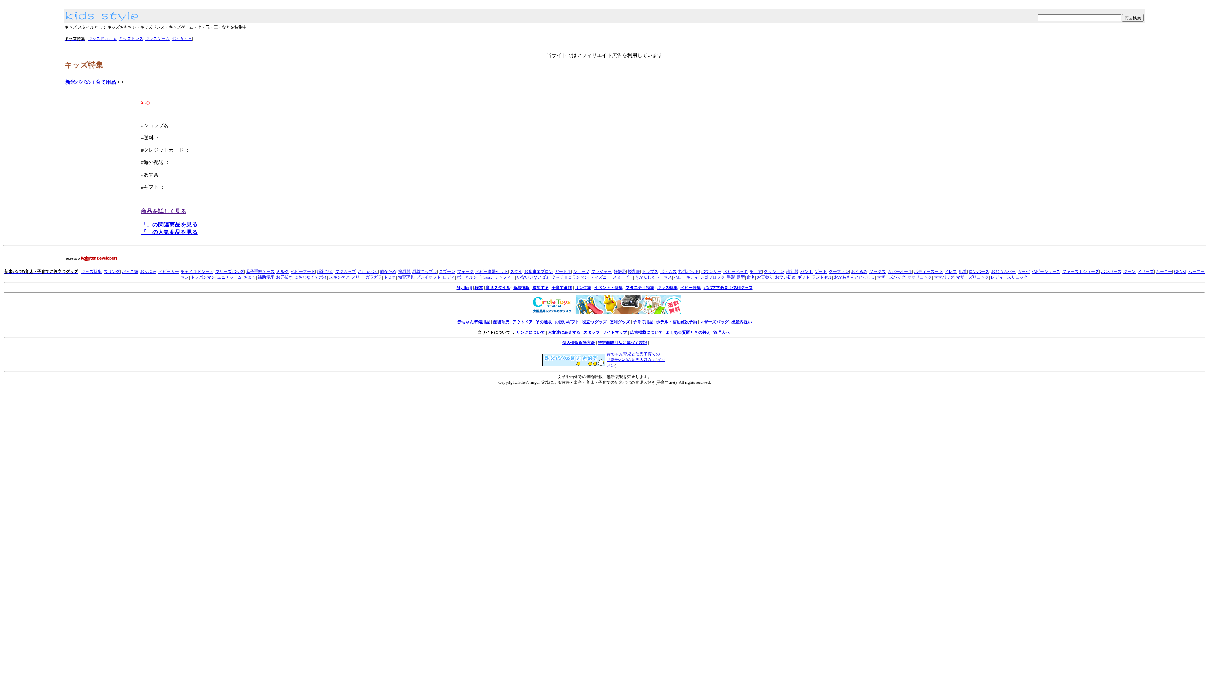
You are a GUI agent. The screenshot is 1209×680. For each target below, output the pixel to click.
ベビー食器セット (491, 271)
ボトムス (668, 271)
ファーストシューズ (1080, 271)
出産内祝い (741, 322)
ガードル (563, 271)
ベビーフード (303, 271)
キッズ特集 (91, 271)
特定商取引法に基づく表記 (622, 342)
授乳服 (634, 271)
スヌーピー (623, 277)
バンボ (806, 271)
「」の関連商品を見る (169, 224)
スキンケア (339, 277)
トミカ (390, 277)
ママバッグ (944, 277)
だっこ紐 (130, 271)
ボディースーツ (928, 271)
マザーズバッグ (229, 271)
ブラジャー (601, 271)
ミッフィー (505, 277)
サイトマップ (615, 332)
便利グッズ (620, 322)
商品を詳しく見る (163, 211)
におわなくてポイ (310, 277)
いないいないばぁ (533, 277)
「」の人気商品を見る (169, 232)
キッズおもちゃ (102, 38)
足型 (741, 277)
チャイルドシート (197, 271)
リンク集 (583, 287)
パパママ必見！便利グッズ (728, 287)
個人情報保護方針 (578, 342)
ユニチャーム (229, 277)
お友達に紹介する (564, 332)
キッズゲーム (157, 38)
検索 (479, 287)
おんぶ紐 (148, 271)
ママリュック (919, 277)
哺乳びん (325, 271)
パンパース (1111, 271)
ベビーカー (168, 271)
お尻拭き (284, 277)
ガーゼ (1024, 271)
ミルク (282, 271)
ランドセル (822, 277)
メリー (357, 277)
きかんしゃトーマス (653, 277)
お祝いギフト (567, 322)
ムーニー (1164, 271)
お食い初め (785, 277)
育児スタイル (498, 287)
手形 (731, 277)
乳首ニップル (424, 271)
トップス (650, 271)
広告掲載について (646, 332)
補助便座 (266, 277)
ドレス (951, 271)
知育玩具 (406, 277)
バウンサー (711, 271)
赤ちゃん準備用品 (473, 322)
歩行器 (792, 271)
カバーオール (900, 271)
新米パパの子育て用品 (90, 82)
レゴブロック (712, 277)
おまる (250, 277)
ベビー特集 (690, 287)
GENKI (1180, 271)
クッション (774, 271)
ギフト (803, 277)
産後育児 (501, 322)
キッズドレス (131, 38)
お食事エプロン (538, 271)
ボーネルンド (469, 277)
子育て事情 (562, 287)
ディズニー (600, 277)
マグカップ (345, 271)
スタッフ (591, 332)
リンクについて (530, 332)
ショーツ (581, 271)
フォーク (465, 271)
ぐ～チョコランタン (570, 277)
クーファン (839, 271)
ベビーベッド (735, 271)
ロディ (449, 277)
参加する (540, 287)
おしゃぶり (368, 271)
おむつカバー (1003, 271)
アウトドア (522, 322)
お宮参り (765, 277)
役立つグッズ (594, 322)
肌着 (963, 271)
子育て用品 (643, 322)
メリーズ (1146, 271)
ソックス (877, 271)
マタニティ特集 (640, 287)
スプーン (447, 271)
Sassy (488, 277)
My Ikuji (464, 287)
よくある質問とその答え (688, 332)
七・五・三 (182, 38)
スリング (112, 271)
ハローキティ (686, 277)
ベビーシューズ (1046, 271)
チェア (756, 271)
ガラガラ (374, 277)
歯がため (388, 271)
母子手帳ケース (260, 271)
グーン (1129, 271)
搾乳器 (404, 271)
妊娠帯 (620, 271)
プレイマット (428, 277)
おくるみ (859, 271)
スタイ (516, 271)
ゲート (821, 271)
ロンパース (979, 271)
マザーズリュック (972, 277)
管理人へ (721, 332)
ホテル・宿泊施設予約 (676, 322)
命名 (751, 277)
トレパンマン (203, 277)
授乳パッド (688, 271)
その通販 (544, 322)
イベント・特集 (608, 287)
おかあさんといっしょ (854, 277)
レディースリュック (1009, 277)
